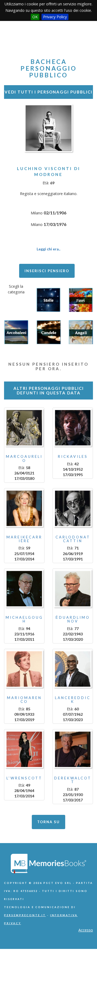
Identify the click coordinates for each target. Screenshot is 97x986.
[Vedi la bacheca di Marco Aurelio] (24, 428)
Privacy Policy (55, 16)
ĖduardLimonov (73, 619)
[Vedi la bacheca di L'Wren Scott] (24, 749)
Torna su (48, 822)
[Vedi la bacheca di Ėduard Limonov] (73, 588)
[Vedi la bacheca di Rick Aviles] (73, 428)
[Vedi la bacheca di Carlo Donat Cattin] (73, 508)
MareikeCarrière (24, 539)
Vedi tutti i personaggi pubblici (48, 91)
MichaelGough (24, 619)
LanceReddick (73, 700)
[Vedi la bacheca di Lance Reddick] (73, 669)
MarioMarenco (24, 700)
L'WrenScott (24, 778)
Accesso (85, 930)
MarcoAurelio (24, 458)
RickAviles (73, 456)
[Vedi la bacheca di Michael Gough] (24, 588)
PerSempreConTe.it (25, 915)
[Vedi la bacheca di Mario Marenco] (24, 669)
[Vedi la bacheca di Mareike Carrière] (24, 508)
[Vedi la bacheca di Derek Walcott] (73, 749)
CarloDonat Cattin (73, 539)
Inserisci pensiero (47, 271)
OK (35, 16)
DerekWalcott (72, 780)
